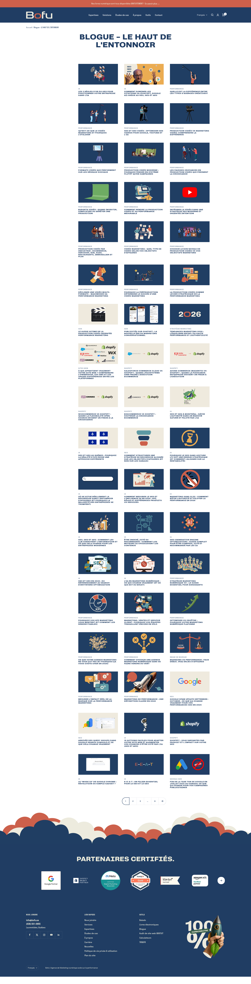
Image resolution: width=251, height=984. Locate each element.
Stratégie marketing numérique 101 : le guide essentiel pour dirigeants (186, 583)
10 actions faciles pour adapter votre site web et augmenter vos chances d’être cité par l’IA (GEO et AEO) (144, 743)
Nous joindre (90, 920)
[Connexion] (218, 15)
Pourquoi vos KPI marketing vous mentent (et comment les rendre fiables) (96, 622)
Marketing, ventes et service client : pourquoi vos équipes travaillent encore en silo (142, 622)
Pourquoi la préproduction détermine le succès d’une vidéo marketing (141, 294)
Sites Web (83, 368)
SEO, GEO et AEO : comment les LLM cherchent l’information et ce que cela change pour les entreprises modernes (98, 542)
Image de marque (178, 657)
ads (80, 329)
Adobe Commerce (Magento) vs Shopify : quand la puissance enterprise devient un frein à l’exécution (188, 374)
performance (85, 697)
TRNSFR (142, 942)
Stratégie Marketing (180, 329)
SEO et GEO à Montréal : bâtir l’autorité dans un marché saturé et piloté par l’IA (187, 416)
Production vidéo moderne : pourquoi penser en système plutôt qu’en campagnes (141, 172)
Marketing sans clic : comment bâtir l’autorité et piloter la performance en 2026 (189, 498)
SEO (126, 453)
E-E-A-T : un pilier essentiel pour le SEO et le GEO (141, 783)
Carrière (88, 942)
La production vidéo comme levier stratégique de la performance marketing (187, 294)
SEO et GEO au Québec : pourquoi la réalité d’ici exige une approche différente (97, 457)
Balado (142, 920)
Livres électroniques (149, 924)
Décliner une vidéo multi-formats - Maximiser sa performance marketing (94, 294)
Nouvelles (88, 946)
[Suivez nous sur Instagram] (44, 934)
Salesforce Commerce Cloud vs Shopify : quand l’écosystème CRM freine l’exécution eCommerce (143, 374)
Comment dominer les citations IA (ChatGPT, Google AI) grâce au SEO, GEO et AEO (142, 93)
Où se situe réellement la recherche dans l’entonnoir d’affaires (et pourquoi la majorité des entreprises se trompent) (95, 500)
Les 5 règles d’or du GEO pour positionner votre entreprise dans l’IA (96, 93)
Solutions (107, 14)
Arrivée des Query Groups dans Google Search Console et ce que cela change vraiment (97, 742)
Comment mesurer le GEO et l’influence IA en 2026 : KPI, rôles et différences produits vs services (143, 499)
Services (88, 924)
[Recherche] (212, 15)
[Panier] (223, 15)
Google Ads (176, 779)
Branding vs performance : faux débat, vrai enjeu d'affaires (189, 661)
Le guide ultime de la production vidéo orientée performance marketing (95, 333)
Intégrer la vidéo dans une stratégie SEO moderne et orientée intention (186, 211)
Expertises (93, 14)
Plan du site (89, 955)
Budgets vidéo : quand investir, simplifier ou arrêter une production (97, 211)
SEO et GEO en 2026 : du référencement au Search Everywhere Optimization (94, 583)
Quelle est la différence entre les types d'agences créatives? (189, 92)
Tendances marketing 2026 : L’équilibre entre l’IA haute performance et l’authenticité (189, 333)
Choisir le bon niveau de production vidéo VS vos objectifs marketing (185, 251)
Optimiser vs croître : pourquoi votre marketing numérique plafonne (186, 622)
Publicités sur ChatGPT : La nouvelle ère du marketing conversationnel (140, 333)
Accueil (29, 27)
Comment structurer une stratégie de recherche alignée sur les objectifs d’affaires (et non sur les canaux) (143, 458)
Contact (158, 14)
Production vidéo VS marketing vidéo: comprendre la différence (189, 133)
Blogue (142, 929)
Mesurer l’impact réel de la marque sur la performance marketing (95, 701)
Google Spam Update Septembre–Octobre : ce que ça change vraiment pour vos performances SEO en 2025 (189, 702)
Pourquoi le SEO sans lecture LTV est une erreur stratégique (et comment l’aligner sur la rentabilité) (189, 458)
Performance (177, 89)
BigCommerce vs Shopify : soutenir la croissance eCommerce (140, 416)
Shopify (128, 368)
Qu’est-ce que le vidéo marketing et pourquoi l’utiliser (92, 133)
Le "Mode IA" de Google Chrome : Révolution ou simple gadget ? (97, 783)
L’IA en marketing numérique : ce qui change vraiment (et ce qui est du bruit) (142, 583)
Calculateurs (145, 937)
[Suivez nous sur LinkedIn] (58, 934)
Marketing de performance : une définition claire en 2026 (144, 700)
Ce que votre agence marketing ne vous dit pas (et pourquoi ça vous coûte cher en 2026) (97, 662)
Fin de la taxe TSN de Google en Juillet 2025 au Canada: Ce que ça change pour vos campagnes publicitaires (189, 784)
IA (79, 89)
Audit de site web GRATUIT (151, 933)
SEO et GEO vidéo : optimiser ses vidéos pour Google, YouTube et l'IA (143, 133)
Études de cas (122, 14)
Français (201, 15)
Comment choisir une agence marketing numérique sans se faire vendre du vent (142, 662)
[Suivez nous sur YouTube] (51, 934)
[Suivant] (162, 801)
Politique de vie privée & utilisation (100, 951)
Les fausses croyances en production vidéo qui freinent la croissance (189, 172)
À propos (137, 14)
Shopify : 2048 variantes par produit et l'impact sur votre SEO (188, 742)
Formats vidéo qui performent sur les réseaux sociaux (97, 171)
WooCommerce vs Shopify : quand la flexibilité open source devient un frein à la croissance (95, 417)
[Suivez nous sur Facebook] (29, 934)
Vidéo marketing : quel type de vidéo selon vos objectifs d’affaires (142, 251)
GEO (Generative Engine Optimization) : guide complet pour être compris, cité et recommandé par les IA (188, 542)
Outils (148, 14)
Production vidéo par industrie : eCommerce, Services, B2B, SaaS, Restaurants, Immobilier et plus (95, 252)
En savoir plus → (152, 3)
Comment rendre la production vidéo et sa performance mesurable (143, 211)
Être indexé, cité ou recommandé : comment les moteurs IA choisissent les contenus (141, 542)
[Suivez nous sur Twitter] (37, 934)
